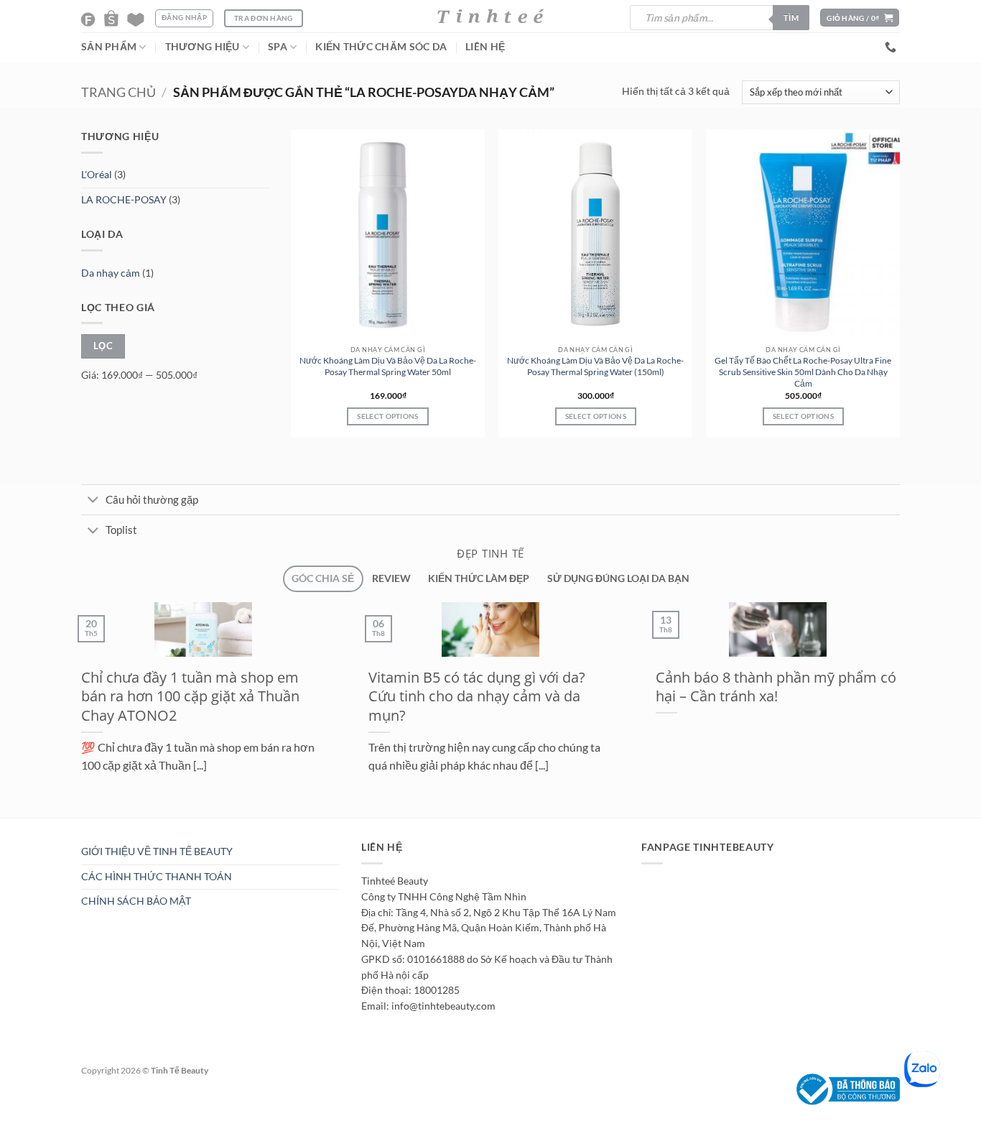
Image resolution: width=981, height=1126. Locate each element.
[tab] (323, 579)
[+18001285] (892, 47)
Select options (387, 416)
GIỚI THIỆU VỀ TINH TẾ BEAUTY (157, 851)
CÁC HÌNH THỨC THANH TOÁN (156, 876)
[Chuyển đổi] (93, 501)
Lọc (103, 345)
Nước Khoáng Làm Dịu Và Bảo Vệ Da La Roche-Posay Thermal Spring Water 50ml (387, 366)
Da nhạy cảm (110, 272)
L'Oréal (96, 174)
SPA (277, 46)
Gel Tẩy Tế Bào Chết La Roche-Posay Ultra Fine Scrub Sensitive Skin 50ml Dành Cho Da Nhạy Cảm (803, 372)
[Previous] (72, 825)
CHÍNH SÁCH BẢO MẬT (136, 901)
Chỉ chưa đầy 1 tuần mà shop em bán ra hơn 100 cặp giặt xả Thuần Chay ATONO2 (190, 696)
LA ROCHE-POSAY (124, 200)
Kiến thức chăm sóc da (381, 46)
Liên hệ (485, 46)
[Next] (105, 825)
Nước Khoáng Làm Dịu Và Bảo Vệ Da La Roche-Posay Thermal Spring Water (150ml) (595, 366)
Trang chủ (118, 92)
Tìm (791, 17)
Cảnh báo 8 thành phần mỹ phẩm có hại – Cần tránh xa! (776, 687)
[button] (859, 18)
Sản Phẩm (108, 46)
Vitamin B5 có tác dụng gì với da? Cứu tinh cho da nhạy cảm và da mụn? (476, 696)
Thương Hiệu (202, 46)
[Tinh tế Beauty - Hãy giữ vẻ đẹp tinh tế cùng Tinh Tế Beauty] (490, 16)
